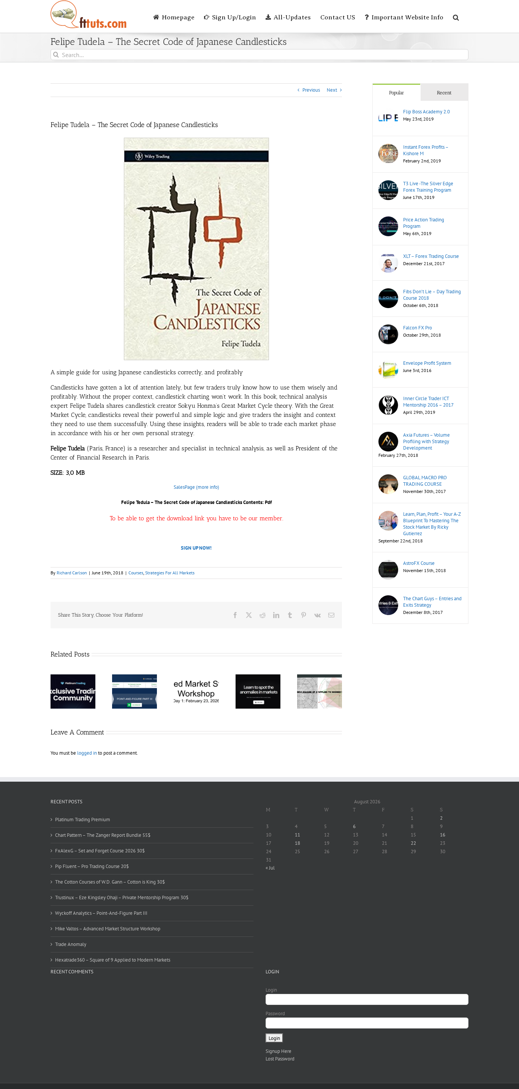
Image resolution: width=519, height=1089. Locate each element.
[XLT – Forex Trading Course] (388, 256)
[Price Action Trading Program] (388, 220)
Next (332, 90)
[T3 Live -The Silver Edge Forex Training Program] (388, 184)
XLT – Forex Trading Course (431, 256)
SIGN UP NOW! (196, 548)
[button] (456, 16)
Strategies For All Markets (170, 573)
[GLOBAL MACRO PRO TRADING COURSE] (388, 478)
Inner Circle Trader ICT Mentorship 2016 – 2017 (428, 401)
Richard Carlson (72, 573)
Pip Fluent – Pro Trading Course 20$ (92, 866)
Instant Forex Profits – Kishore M (425, 150)
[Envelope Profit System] (388, 363)
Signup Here (278, 1051)
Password (275, 1013)
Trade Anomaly (70, 944)
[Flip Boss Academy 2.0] (388, 112)
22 (413, 843)
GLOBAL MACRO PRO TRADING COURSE (425, 480)
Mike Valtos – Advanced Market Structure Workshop (107, 928)
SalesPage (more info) (196, 487)
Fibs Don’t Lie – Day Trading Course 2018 (432, 294)
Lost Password (280, 1059)
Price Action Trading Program (423, 222)
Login (271, 990)
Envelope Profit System (427, 363)
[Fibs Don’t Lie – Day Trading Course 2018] (388, 292)
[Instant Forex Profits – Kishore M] (388, 147)
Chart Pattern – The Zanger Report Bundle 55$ (102, 835)
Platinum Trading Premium (82, 819)
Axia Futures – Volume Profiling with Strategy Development (426, 441)
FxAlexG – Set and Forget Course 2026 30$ (100, 850)
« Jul (270, 868)
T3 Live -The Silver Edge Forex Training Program (428, 186)
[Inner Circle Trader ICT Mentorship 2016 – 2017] (388, 399)
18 (297, 843)
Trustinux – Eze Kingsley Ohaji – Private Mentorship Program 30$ (121, 897)
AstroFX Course (419, 563)
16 (442, 834)
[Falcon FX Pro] (388, 328)
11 (297, 834)
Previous (311, 90)
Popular (396, 92)
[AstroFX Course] (388, 563)
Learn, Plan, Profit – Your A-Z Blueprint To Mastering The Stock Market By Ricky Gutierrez (431, 524)
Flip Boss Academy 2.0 (426, 111)
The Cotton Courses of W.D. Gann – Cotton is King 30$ (110, 882)
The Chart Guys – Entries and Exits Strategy (432, 601)
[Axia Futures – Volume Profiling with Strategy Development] (388, 435)
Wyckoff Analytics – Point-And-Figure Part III (101, 913)
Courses (135, 573)
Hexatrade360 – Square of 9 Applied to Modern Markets (112, 960)
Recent (444, 92)
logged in (87, 753)
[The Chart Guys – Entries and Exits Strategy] (388, 599)
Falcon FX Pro (417, 327)
